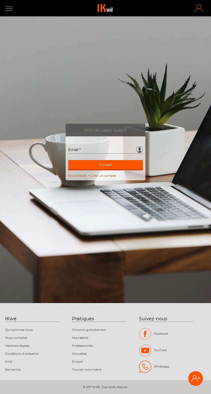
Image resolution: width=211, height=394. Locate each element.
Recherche (13, 369)
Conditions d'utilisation (22, 353)
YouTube (160, 350)
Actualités (79, 353)
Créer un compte (103, 175)
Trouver (105, 165)
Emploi (77, 361)
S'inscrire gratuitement (89, 330)
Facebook (161, 333)
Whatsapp (162, 366)
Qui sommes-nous (19, 330)
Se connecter (77, 175)
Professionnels (82, 346)
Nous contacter (16, 338)
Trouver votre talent (87, 369)
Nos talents (80, 338)
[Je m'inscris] (195, 379)
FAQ (8, 361)
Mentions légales (17, 346)
